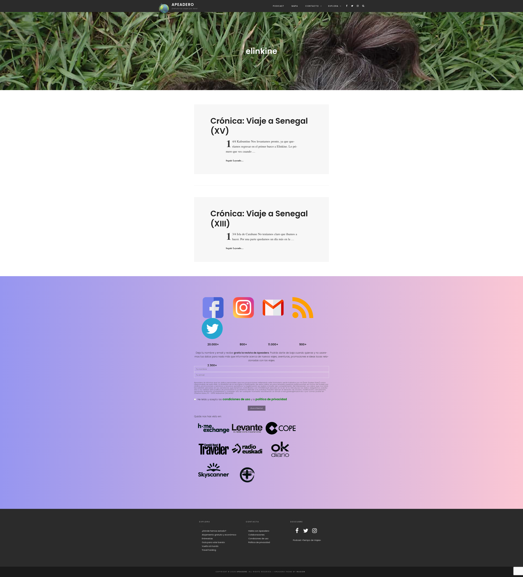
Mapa (295, 6)
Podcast (278, 6)
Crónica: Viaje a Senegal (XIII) (259, 218)
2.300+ (212, 365)
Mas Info (247, 472)
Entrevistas (207, 538)
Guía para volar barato (213, 542)
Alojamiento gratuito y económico (219, 534)
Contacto (312, 6)
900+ (303, 344)
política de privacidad (271, 399)
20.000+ (213, 344)
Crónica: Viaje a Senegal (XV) (259, 125)
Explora (333, 6)
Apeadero (183, 4)
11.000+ (273, 344)
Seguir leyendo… (235, 160)
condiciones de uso (236, 399)
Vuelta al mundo (210, 546)
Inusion (300, 572)
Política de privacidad (259, 542)
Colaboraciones (256, 534)
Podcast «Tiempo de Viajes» (307, 540)
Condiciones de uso (258, 538)
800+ (243, 344)
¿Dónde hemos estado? (214, 530)
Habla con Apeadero (258, 530)
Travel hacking (209, 550)
